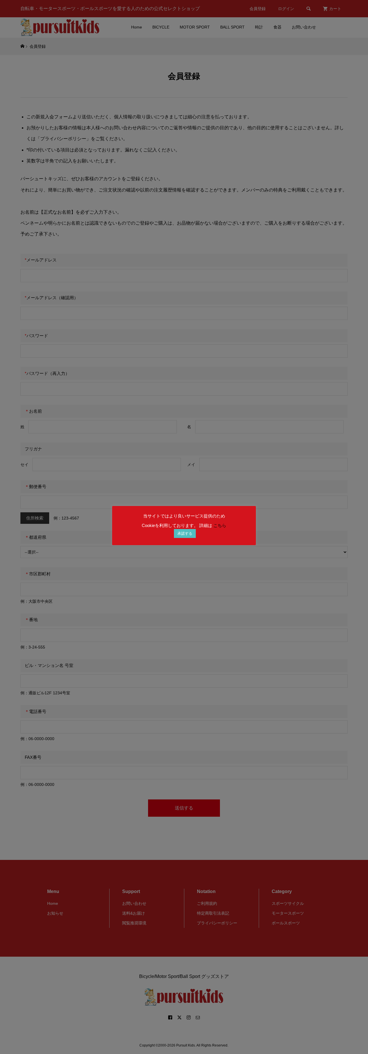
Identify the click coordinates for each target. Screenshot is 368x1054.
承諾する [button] (184, 533)
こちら (219, 525)
